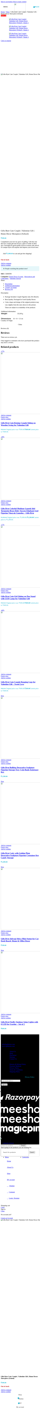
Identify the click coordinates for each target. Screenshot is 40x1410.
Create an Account (7, 1218)
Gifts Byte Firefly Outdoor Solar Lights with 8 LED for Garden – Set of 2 (19, 1023)
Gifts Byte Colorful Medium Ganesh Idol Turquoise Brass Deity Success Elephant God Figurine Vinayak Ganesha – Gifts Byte (19, 510)
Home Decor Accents (16, 277)
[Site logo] (20, 11)
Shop (7, 12)
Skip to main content (19, 2)
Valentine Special (15, 278)
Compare (12, 1192)
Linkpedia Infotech (8, 1143)
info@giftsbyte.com (8, 1044)
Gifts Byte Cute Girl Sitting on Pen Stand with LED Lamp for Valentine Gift (18, 597)
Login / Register (14, 1198)
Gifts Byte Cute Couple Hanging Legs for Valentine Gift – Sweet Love (18, 683)
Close (3, 1207)
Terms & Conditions (16, 1070)
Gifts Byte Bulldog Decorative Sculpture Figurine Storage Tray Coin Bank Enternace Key (19, 769)
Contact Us (13, 1059)
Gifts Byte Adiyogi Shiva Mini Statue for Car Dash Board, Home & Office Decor (20, 940)
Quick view (4, 417)
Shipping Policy (15, 1072)
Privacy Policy (14, 1068)
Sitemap (12, 1057)
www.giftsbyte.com (8, 1046)
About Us (13, 1051)
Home (3, 12)
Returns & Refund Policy (18, 1064)
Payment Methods (15, 1066)
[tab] (8, 284)
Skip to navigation (7, 2)
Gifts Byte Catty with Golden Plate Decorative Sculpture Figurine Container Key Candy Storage (20, 855)
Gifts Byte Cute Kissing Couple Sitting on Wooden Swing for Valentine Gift (18, 424)
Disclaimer (13, 1055)
